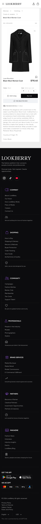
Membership (9, 293)
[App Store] (25, 477)
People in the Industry (12, 326)
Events (7, 445)
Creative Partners (11, 402)
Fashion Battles (10, 287)
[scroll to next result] (34, 50)
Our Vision (8, 199)
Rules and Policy (7, 509)
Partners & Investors (12, 409)
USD (17, 514)
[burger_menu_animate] (3, 3)
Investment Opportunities (14, 406)
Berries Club (9, 290)
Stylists (7, 336)
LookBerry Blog (10, 448)
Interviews (8, 439)
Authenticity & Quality (12, 257)
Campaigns (9, 284)
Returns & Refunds (11, 244)
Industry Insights (10, 442)
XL (33, 91)
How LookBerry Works (12, 202)
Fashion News (9, 436)
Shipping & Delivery (11, 241)
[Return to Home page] (14, 4)
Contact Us (9, 211)
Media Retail (9, 366)
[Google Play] (9, 477)
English (4, 514)
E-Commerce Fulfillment (13, 372)
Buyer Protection (11, 247)
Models (7, 330)
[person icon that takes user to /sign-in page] (33, 4)
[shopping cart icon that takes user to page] (37, 4)
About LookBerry (10, 195)
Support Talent (10, 299)
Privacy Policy (6, 503)
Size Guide (9, 254)
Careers (7, 208)
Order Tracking (10, 250)
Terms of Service (7, 505)
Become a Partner (11, 399)
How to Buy (9, 238)
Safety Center (7, 507)
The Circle (8, 296)
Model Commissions (12, 369)
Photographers (10, 333)
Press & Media (10, 205)
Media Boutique (10, 363)
